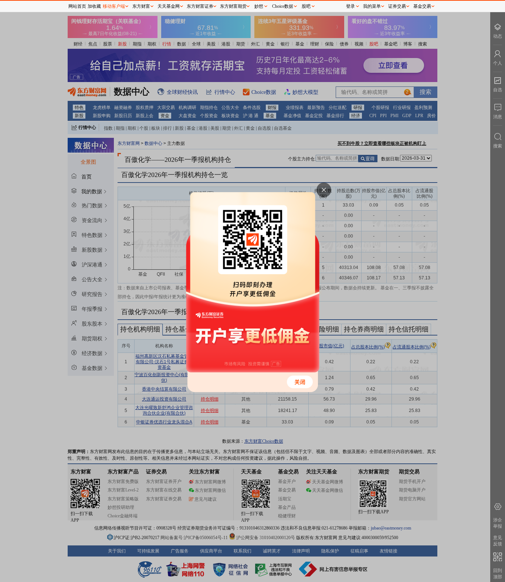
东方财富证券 (200, 6)
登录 (350, 6)
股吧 (306, 6)
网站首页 (77, 6)
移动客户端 (114, 6)
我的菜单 (372, 6)
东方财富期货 (233, 6)
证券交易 (397, 6)
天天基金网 (168, 6)
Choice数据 (282, 6)
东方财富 (141, 6)
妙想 (258, 6)
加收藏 (94, 6)
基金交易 (422, 6)
